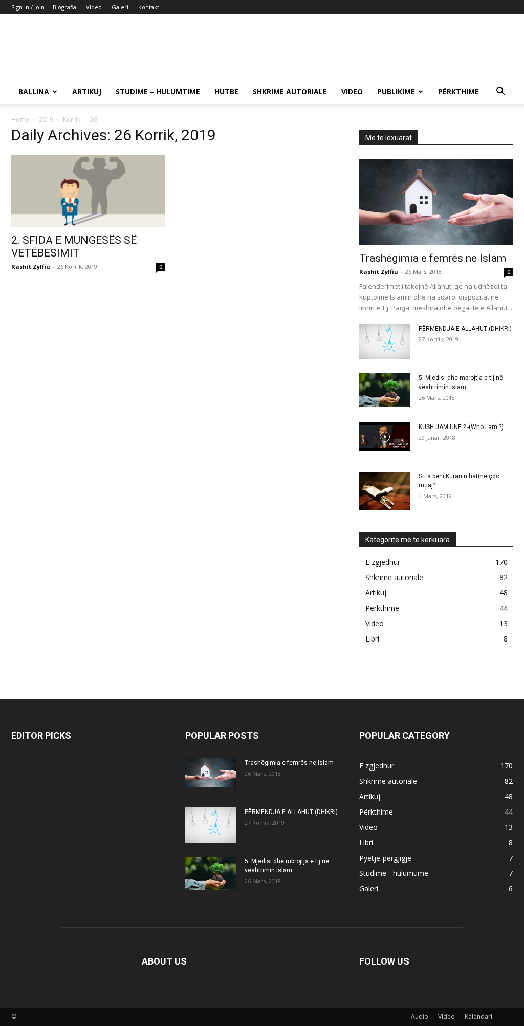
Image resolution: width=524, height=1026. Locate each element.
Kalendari (478, 1016)
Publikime (396, 91)
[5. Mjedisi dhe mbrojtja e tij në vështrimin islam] (384, 390)
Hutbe (226, 91)
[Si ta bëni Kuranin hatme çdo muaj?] (384, 491)
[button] (500, 92)
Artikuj (86, 91)
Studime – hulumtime (158, 91)
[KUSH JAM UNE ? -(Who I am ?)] (384, 436)
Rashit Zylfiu (30, 266)
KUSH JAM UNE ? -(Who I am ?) (461, 427)
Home (20, 119)
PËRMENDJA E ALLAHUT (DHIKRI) (465, 328)
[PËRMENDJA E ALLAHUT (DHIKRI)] (384, 342)
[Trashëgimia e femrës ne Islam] (436, 202)
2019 (46, 119)
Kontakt (148, 7)
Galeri (120, 7)
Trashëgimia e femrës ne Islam (432, 258)
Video (94, 7)
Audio (419, 1016)
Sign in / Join (28, 7)
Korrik (71, 119)
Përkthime (458, 91)
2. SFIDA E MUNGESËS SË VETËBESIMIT (74, 246)
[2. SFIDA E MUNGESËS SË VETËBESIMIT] (88, 191)
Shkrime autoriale (290, 91)
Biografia (64, 7)
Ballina (33, 91)
